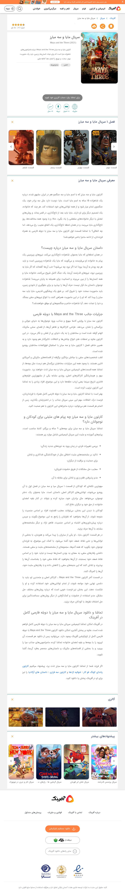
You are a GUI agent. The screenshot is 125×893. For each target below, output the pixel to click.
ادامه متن (41, 58)
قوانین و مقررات (55, 812)
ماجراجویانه (54, 65)
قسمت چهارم (83, 167)
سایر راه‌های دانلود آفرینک (59, 851)
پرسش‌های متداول (33, 812)
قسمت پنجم (56, 167)
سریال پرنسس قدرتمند (107, 782)
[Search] (19, 8)
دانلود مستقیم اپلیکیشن (59, 828)
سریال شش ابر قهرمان (79, 782)
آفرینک (112, 18)
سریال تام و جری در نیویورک (21, 782)
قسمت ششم (28, 167)
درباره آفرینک (94, 812)
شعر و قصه (65, 8)
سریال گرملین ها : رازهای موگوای (47, 782)
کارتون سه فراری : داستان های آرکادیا (47, 672)
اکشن (66, 65)
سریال (76, 8)
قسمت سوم (111, 167)
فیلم (84, 8)
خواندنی (36, 8)
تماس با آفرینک (75, 812)
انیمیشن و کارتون (97, 8)
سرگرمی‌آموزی (50, 8)
